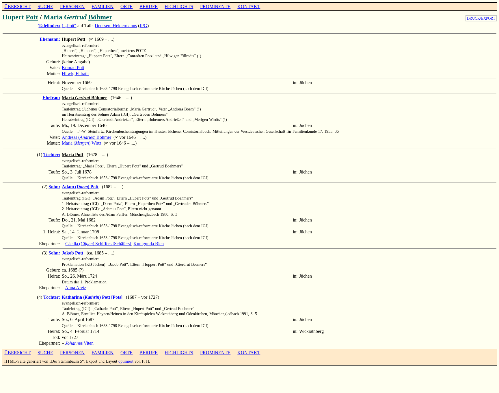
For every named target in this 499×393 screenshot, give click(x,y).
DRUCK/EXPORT (481, 18)
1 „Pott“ (69, 25)
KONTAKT (248, 6)
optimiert (125, 361)
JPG (143, 25)
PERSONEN (72, 6)
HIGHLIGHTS (179, 6)
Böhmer (100, 17)
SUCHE (45, 6)
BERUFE (148, 6)
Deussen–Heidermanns (116, 25)
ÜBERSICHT (17, 6)
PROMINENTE (215, 6)
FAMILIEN (102, 6)
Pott (32, 17)
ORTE (126, 6)
